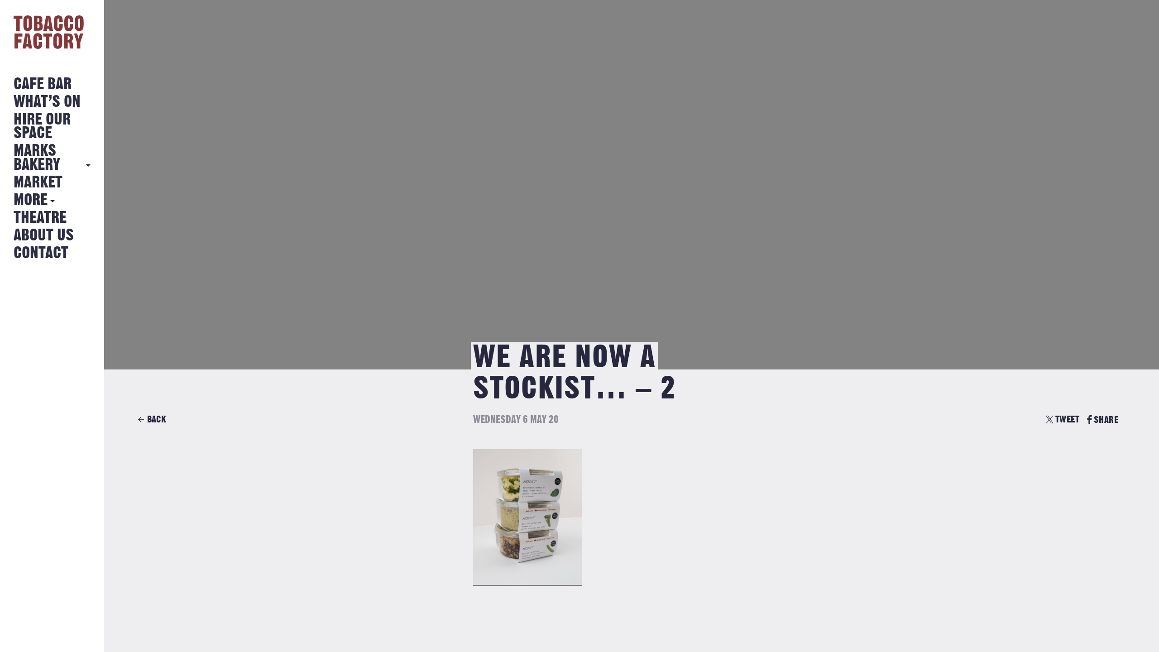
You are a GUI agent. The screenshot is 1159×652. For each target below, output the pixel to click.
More (31, 200)
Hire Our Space (42, 126)
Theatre (40, 218)
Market (38, 183)
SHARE (1106, 420)
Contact (41, 253)
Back (156, 419)
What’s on (47, 102)
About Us (44, 236)
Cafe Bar (43, 84)
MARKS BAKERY (37, 158)
